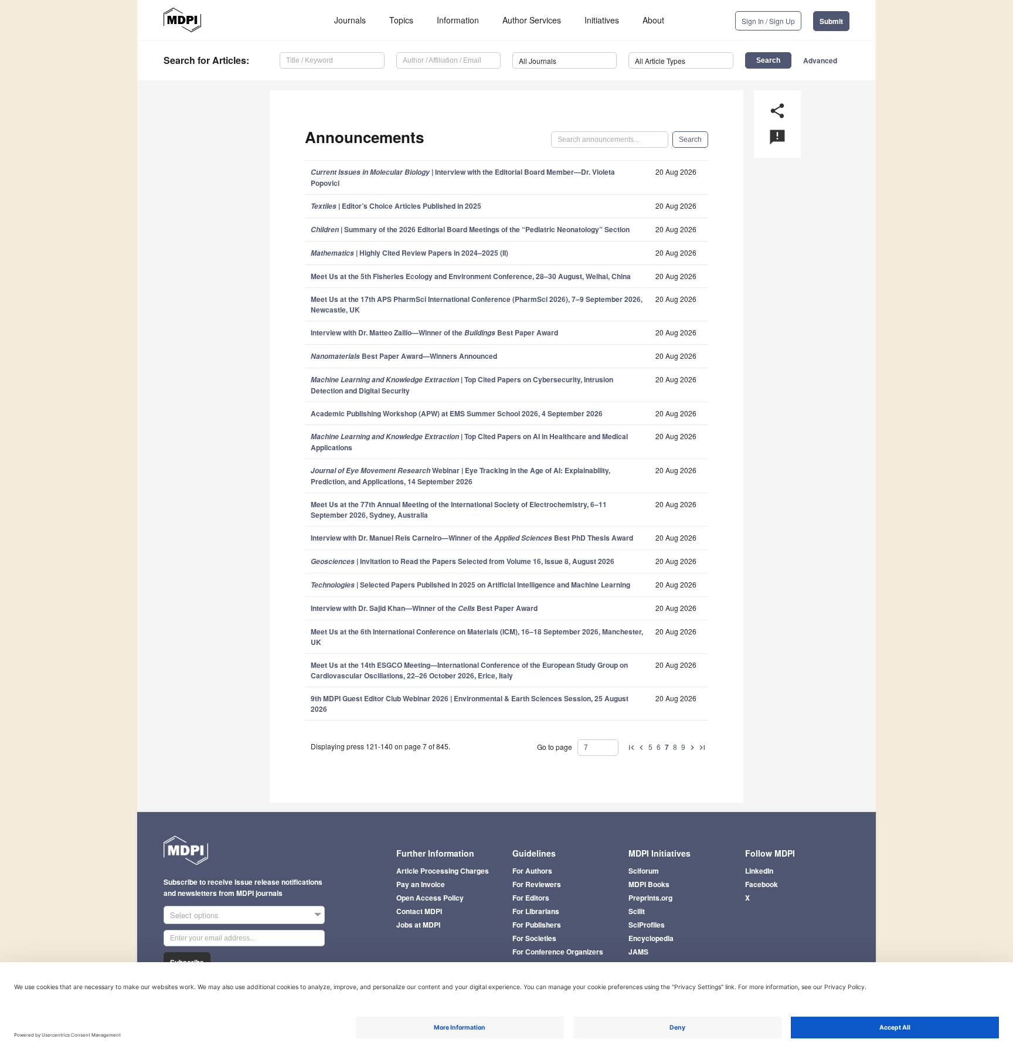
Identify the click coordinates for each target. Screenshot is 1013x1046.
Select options (194, 915)
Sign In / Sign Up (768, 21)
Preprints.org (650, 897)
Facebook (761, 884)
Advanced (820, 60)
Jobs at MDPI (418, 924)
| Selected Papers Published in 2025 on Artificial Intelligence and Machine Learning (470, 584)
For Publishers (536, 924)
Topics (401, 20)
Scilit (636, 911)
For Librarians (535, 911)
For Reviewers (536, 884)
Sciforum (643, 870)
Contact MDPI (419, 911)
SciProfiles (646, 924)
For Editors (530, 897)
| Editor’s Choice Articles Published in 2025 (396, 206)
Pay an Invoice (420, 884)
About (653, 20)
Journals (350, 20)
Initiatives (601, 20)
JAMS (638, 951)
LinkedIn (759, 870)
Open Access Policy (430, 897)
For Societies (534, 938)
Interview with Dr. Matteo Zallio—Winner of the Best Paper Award (434, 332)
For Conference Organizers (557, 951)
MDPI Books (648, 884)
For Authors (532, 870)
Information (458, 20)
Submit (831, 21)
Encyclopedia (651, 938)
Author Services (531, 20)
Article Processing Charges (442, 870)
